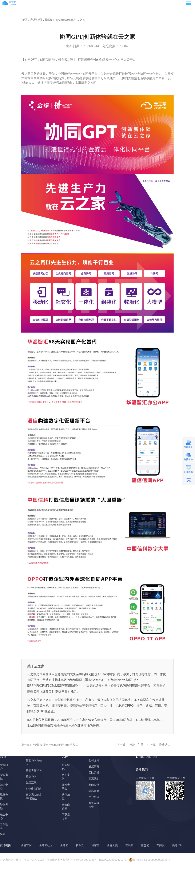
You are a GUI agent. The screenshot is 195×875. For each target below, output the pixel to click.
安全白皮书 (66, 806)
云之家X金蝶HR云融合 (33, 796)
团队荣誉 (94, 772)
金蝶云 (64, 845)
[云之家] (13, 3)
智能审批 (4, 776)
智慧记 (145, 845)
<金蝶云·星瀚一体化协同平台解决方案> (55, 744)
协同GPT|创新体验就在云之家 (65, 20)
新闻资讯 (94, 784)
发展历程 (94, 766)
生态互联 (31, 782)
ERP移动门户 (34, 788)
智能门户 (4, 767)
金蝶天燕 (112, 845)
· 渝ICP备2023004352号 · (112, 859)
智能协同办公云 (34, 762)
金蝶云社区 (46, 845)
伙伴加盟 (66, 796)
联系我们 (94, 778)
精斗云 (80, 845)
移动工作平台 (34, 770)
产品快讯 (36, 20)
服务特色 (66, 767)
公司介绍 (94, 760)
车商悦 (161, 845)
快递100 (176, 845)
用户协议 (94, 797)
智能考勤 (4, 806)
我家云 (95, 845)
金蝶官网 (26, 845)
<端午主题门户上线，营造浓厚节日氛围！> (158, 744)
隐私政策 (94, 790)
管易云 (129, 845)
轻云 (2, 834)
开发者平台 (66, 786)
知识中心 (4, 786)
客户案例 (66, 776)
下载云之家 (66, 816)
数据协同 (31, 776)
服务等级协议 (94, 805)
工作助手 (4, 826)
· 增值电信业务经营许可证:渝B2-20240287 (70, 859)
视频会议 (4, 796)
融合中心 (4, 816)
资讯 (24, 20)
